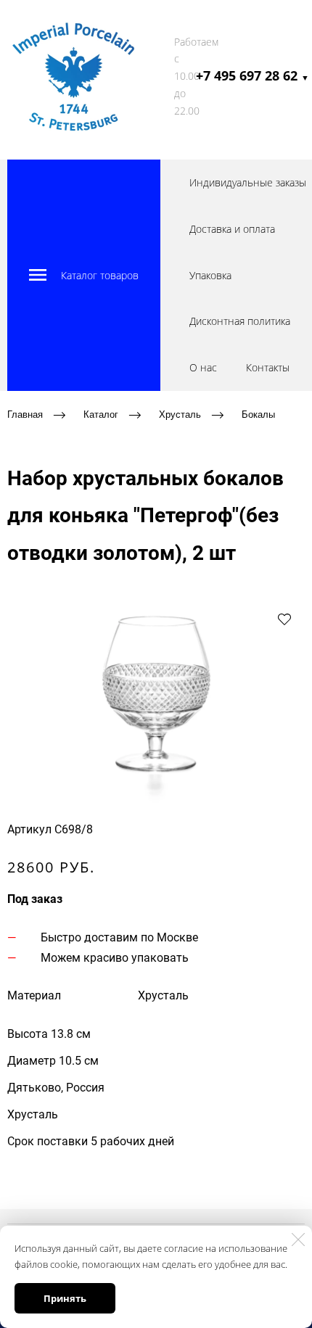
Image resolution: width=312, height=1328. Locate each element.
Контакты (268, 367)
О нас (203, 367)
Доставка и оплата (232, 229)
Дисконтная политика (239, 321)
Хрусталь (180, 414)
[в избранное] (284, 619)
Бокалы (258, 414)
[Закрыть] (298, 1239)
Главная (25, 414)
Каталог (100, 414)
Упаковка (210, 275)
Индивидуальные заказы (247, 182)
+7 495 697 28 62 (252, 75)
